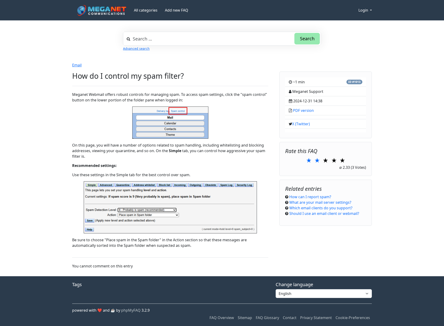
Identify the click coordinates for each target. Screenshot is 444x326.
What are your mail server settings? (320, 202)
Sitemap (245, 317)
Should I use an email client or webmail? (324, 213)
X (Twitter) (301, 123)
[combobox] (222, 39)
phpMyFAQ (131, 310)
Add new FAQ (176, 10)
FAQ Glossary (267, 317)
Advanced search (136, 48)
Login (363, 10)
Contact (289, 317)
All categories (145, 10)
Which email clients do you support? (320, 207)
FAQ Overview (222, 317)
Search (307, 38)
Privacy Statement (316, 317)
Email (77, 65)
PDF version (303, 110)
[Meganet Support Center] (101, 10)
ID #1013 (354, 82)
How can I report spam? (310, 196)
